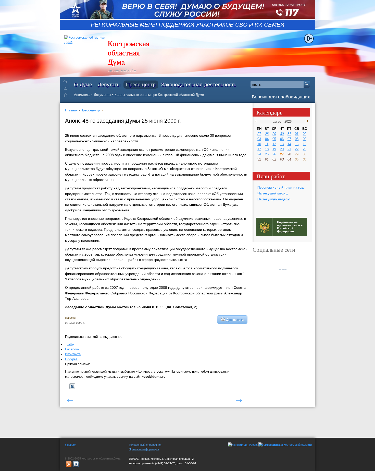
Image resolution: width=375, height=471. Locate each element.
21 (289, 149)
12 (274, 144)
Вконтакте (73, 354)
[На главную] (66, 80)
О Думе (83, 84)
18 (267, 149)
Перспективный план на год (280, 187)
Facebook (72, 349)
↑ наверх (70, 444)
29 (274, 134)
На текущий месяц (272, 193)
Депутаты (109, 84)
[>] (307, 121)
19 (274, 149)
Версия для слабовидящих (281, 96)
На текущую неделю (273, 199)
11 (266, 144)
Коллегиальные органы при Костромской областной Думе (159, 95)
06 (282, 139)
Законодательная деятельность (198, 84)
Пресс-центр (141, 84)
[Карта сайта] (66, 88)
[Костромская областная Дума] (66, 96)
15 (296, 144)
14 (289, 144)
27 (259, 134)
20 (282, 149)
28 (267, 134)
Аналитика (82, 95)
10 (259, 144)
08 (296, 139)
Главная (71, 110)
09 (304, 139)
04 (267, 139)
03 (259, 139)
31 (289, 134)
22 (296, 149)
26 (274, 154)
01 (296, 134)
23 (304, 149)
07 (289, 139)
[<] (257, 121)
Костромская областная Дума (128, 52)
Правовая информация (144, 449)
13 (282, 144)
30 (282, 134)
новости (70, 317)
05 (274, 139)
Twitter (70, 344)
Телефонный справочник (145, 444)
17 (259, 149)
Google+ (71, 359)
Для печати (235, 319)
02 (304, 134)
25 (267, 154)
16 (304, 144)
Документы (102, 95)
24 (259, 154)
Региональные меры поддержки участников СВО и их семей (187, 24)
